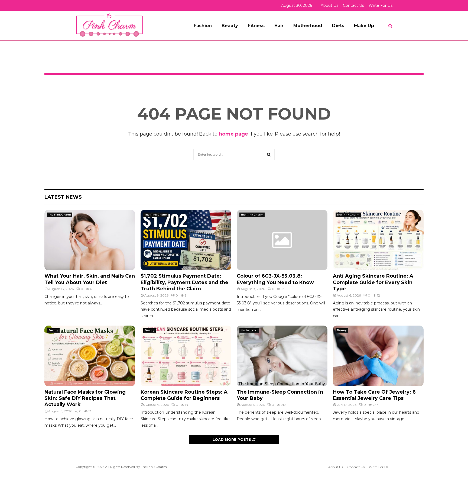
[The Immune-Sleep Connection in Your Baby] (282, 356)
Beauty (230, 25)
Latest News (63, 197)
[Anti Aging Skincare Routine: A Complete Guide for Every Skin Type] (378, 240)
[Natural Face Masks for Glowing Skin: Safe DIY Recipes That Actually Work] (89, 356)
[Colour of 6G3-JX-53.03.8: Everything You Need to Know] (282, 240)
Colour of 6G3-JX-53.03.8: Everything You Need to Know (275, 279)
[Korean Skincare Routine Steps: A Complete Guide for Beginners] (186, 356)
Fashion (203, 25)
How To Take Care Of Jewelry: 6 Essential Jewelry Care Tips (374, 395)
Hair (279, 25)
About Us (329, 5)
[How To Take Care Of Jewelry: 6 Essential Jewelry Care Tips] (378, 356)
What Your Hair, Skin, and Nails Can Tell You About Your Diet (89, 279)
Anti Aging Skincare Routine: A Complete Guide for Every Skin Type (373, 282)
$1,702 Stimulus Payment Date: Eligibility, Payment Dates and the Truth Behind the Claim (184, 282)
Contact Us (353, 5)
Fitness (256, 25)
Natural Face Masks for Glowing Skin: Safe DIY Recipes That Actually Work (85, 398)
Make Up (364, 25)
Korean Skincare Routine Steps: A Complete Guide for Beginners (184, 395)
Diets (338, 25)
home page (233, 134)
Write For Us (380, 5)
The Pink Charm (59, 214)
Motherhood (307, 25)
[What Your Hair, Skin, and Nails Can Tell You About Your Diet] (89, 240)
